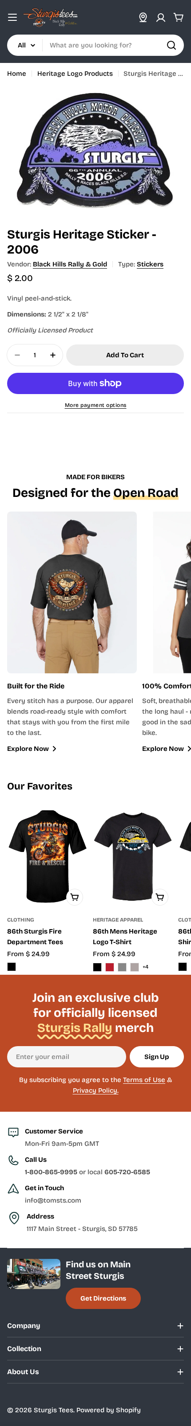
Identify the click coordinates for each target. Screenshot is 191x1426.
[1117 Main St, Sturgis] (143, 17)
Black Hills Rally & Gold (70, 264)
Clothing (20, 920)
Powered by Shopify (108, 1410)
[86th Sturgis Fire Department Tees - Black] (11, 966)
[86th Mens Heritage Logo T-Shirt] (133, 856)
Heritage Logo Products (75, 74)
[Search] (171, 45)
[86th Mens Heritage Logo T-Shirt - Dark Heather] (122, 967)
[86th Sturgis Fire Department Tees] (47, 856)
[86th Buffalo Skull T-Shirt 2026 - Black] (182, 966)
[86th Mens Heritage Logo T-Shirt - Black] (97, 967)
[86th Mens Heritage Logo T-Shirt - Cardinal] (109, 967)
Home (16, 74)
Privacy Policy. (96, 1090)
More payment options (96, 405)
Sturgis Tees (53, 1410)
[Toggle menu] (12, 17)
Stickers (150, 264)
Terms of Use (144, 1080)
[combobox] (95, 45)
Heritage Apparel (118, 920)
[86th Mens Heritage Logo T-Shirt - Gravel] (134, 967)
